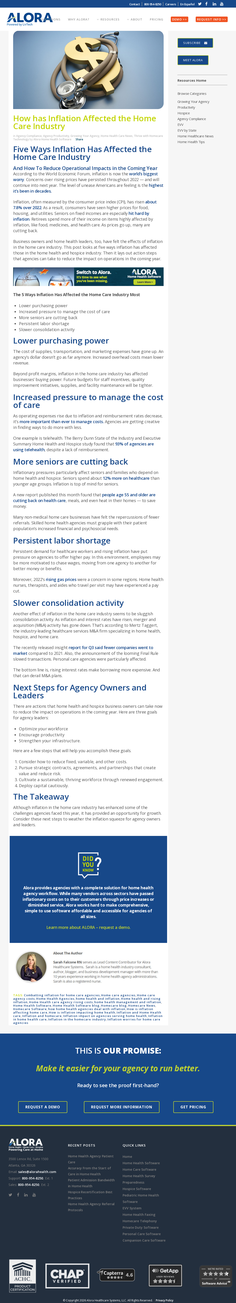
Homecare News (141, 1005)
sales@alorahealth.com (37, 1172)
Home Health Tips (191, 141)
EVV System (132, 1208)
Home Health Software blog (76, 1005)
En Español (187, 4)
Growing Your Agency (85, 136)
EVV (180, 124)
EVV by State (187, 130)
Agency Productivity (56, 136)
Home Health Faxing (139, 1214)
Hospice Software (137, 1189)
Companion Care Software (144, 1240)
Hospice (183, 113)
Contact (134, 4)
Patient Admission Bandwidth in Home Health (91, 1183)
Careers (170, 4)
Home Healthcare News (195, 136)
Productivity (186, 107)
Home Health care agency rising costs (61, 1002)
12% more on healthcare (126, 478)
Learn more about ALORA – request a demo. (88, 927)
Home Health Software (32, 1005)
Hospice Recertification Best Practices (90, 1195)
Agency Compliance (29, 136)
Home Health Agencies (55, 999)
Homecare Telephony (140, 1221)
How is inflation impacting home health (82, 1012)
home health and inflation (98, 999)
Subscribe (192, 43)
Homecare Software (30, 1009)
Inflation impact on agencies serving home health (105, 1016)
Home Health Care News (117, 136)
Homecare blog (114, 1005)
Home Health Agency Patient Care (91, 1159)
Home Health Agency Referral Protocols (91, 1207)
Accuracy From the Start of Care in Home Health (89, 1171)
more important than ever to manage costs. (62, 421)
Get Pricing (193, 1106)
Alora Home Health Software (52, 139)
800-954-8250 (32, 1178)
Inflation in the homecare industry (77, 1019)
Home (127, 1156)
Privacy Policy (164, 1300)
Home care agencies (118, 995)
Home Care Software (139, 1169)
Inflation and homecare (42, 1016)
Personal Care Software (142, 1234)
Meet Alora (193, 60)
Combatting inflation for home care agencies (62, 995)
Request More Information (121, 1106)
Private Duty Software (141, 1227)
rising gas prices (61, 579)
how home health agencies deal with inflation (86, 1009)
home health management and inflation (127, 1002)
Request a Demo (42, 1106)
